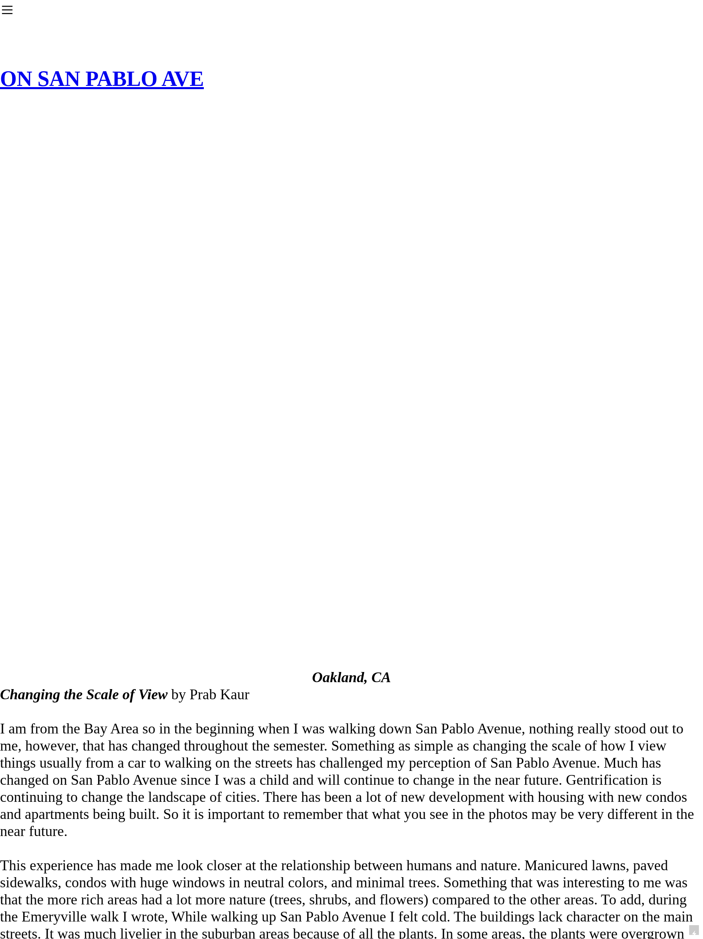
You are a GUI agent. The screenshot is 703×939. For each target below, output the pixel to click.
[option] (351, 413)
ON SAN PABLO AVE (102, 78)
